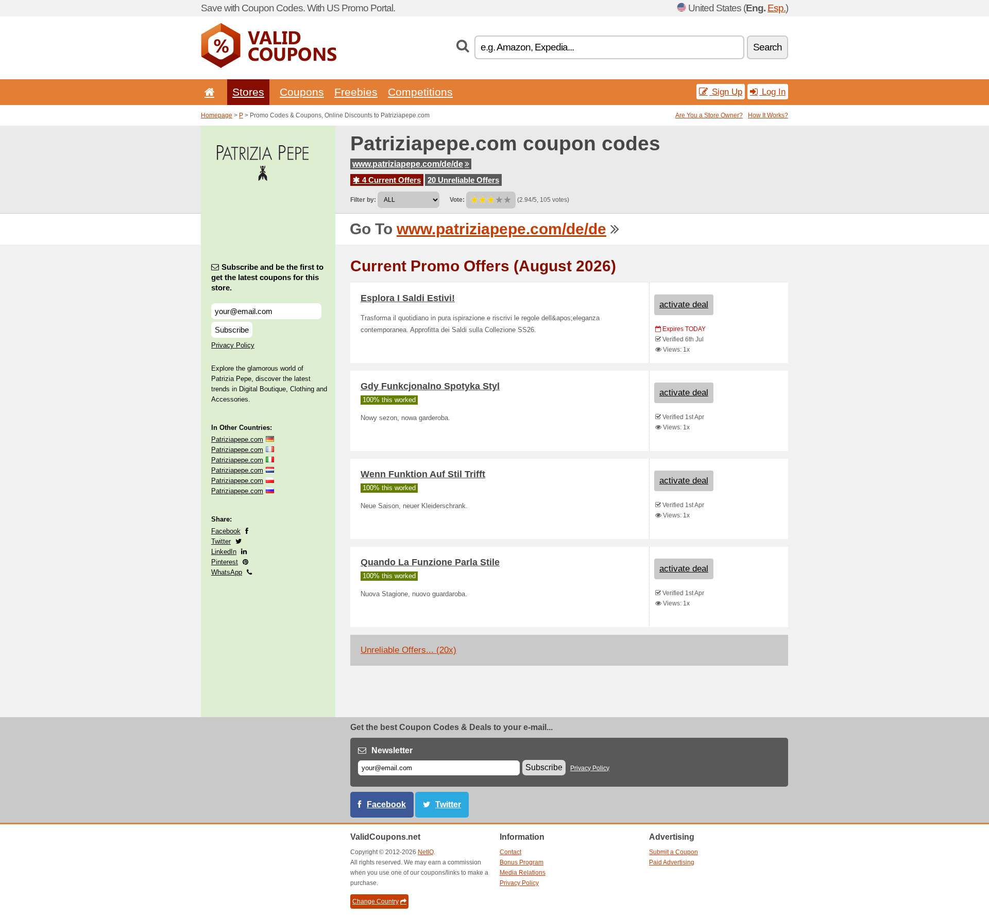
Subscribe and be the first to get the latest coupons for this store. (267, 277)
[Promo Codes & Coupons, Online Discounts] (268, 66)
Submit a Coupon (673, 852)
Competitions (420, 92)
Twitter (221, 541)
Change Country (375, 901)
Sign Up (725, 91)
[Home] (207, 92)
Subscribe (232, 329)
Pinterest (224, 562)
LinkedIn (223, 552)
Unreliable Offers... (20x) (408, 650)
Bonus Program (521, 862)
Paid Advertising (671, 862)
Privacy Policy (232, 345)
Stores (248, 92)
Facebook (226, 531)
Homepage (216, 115)
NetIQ (426, 852)
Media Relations (522, 872)
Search (767, 47)
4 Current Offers (390, 180)
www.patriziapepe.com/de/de (407, 164)
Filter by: (363, 199)
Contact (510, 852)
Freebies (356, 92)
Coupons (302, 92)
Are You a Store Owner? (709, 115)
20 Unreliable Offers (463, 180)
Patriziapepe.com (237, 439)
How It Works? (768, 115)
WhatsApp (226, 572)
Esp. (777, 8)
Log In (772, 91)
